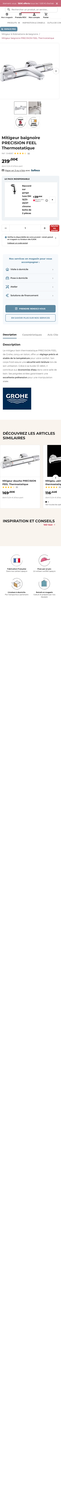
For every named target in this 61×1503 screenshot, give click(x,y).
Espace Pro (10, 29)
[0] (46, 14)
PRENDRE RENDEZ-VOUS (32, 308)
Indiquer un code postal (17, 243)
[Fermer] (57, 3)
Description (10, 334)
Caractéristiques (32, 334)
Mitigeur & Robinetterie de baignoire (20, 34)
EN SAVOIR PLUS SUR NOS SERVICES (30, 318)
